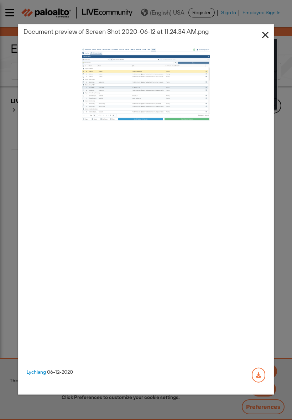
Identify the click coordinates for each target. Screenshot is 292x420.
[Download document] (258, 375)
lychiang (36, 372)
